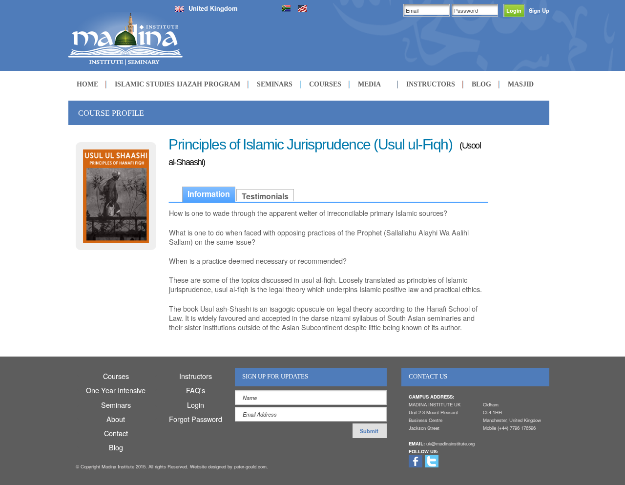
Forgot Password (195, 419)
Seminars (116, 405)
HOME (87, 84)
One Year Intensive (116, 390)
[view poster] (116, 195)
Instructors (195, 376)
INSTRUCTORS (430, 84)
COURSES (325, 84)
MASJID (521, 84)
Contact (116, 433)
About (115, 419)
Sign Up (539, 10)
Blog (116, 447)
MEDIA (369, 84)
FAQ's (195, 390)
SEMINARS (274, 84)
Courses (116, 376)
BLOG (481, 84)
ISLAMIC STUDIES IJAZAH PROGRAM (177, 84)
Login (195, 405)
